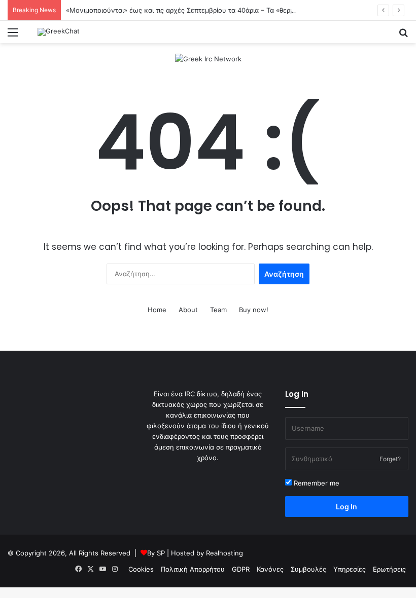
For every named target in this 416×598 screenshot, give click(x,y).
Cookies (141, 569)
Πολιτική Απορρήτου (193, 569)
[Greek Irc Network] (208, 58)
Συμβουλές (308, 569)
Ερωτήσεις (389, 569)
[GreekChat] (59, 32)
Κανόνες (270, 569)
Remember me (315, 483)
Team (218, 310)
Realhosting (224, 553)
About (188, 310)
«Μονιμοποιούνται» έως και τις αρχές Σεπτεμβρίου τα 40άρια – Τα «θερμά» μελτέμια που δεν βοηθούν (227, 10)
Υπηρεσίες (349, 569)
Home (157, 310)
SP (161, 553)
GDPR (241, 569)
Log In (346, 506)
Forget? (390, 459)
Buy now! (253, 310)
